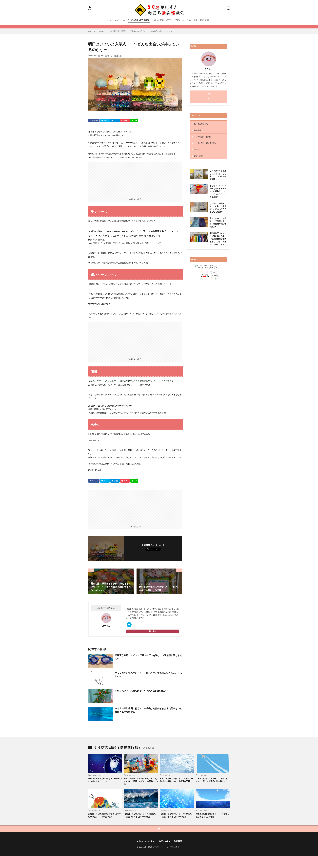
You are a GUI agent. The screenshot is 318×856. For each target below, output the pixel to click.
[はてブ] (115, 120)
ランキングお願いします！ (208, 267)
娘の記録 (197, 130)
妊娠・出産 (204, 20)
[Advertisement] (135, 179)
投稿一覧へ (152, 631)
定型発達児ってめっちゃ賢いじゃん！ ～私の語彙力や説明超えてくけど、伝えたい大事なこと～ (218, 238)
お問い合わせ (165, 841)
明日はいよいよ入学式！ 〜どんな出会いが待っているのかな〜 (152, 31)
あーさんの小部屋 (190, 20)
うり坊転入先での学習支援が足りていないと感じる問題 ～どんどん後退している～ (141, 781)
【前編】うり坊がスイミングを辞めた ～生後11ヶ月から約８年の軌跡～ (177, 815)
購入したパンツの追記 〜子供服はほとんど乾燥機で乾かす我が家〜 (218, 222)
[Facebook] (93, 120)
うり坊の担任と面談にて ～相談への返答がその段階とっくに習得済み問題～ (177, 779)
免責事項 (178, 841)
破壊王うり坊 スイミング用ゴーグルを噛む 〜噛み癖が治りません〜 (148, 657)
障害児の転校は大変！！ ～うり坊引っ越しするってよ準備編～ (212, 815)
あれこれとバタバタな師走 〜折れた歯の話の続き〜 (142, 690)
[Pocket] (125, 120)
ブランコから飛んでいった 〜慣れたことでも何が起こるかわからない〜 (148, 675)
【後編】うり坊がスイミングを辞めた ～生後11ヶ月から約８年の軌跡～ (141, 815)
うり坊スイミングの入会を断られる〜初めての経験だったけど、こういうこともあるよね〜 (218, 191)
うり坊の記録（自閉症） (162, 20)
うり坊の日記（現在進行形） (139, 20)
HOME (92, 31)
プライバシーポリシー (146, 841)
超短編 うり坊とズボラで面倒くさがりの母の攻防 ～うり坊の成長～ (105, 815)
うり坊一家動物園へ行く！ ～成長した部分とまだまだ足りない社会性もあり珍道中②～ (148, 710)
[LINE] (134, 120)
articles (101, 31)
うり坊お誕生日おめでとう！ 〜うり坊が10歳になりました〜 (105, 779)
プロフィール (120, 20)
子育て (177, 20)
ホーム (109, 20)
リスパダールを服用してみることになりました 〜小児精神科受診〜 (218, 175)
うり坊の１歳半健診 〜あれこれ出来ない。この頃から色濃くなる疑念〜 (218, 207)
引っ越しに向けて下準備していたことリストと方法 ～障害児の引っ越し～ (212, 779)
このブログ (130, 609)
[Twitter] (105, 120)
